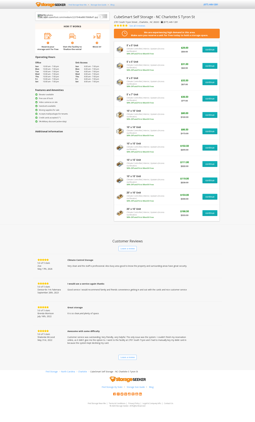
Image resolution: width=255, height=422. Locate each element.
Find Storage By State (112, 387)
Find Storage (52, 371)
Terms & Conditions (117, 403)
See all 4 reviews (137, 25)
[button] (43, 16)
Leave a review (127, 248)
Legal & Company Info (152, 403)
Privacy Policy (134, 403)
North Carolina (68, 371)
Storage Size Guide (98, 5)
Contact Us (168, 403)
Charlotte (82, 371)
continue (209, 49)
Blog (112, 5)
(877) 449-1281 (210, 4)
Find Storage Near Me (78, 5)
